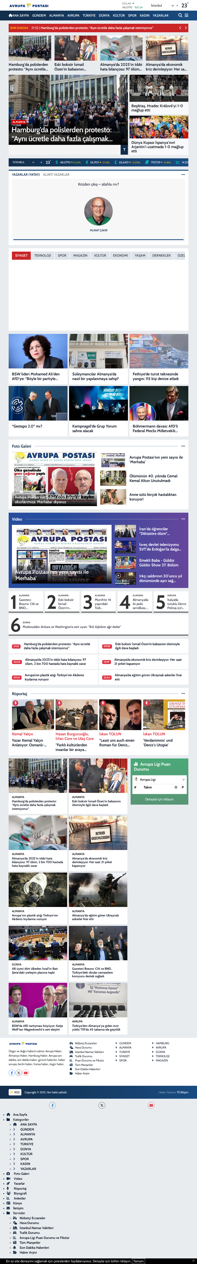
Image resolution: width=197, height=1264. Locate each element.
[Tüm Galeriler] (183, 446)
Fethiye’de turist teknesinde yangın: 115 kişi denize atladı (156, 376)
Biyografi (20, 1193)
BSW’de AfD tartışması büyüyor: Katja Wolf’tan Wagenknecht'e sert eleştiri (37, 1027)
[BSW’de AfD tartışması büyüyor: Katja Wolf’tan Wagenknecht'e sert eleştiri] (38, 1000)
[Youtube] (26, 1073)
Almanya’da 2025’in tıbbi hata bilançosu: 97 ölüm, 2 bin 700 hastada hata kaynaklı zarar (55, 662)
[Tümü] (183, 694)
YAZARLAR (161, 15)
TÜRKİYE (89, 15)
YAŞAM (140, 255)
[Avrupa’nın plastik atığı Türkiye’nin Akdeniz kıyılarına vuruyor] (38, 890)
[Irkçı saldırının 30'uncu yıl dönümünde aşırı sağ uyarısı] (125, 578)
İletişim (18, 1208)
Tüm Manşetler (84, 1065)
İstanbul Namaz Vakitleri (89, 1052)
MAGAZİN (80, 255)
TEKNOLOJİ (42, 255)
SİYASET (21, 255)
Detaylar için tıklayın (159, 799)
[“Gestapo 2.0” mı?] (38, 403)
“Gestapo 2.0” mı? (27, 426)
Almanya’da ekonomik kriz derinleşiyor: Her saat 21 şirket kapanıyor (92, 862)
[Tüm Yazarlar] (183, 174)
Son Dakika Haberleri (87, 1069)
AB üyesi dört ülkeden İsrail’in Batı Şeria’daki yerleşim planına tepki (35, 970)
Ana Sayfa (20, 1114)
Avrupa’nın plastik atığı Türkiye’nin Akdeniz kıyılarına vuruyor (35, 917)
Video (17, 1179)
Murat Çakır (98, 230)
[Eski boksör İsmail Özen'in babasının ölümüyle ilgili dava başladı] (98, 775)
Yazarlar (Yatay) (26, 174)
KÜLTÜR (119, 15)
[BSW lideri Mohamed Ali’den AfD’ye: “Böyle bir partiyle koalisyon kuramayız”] (38, 351)
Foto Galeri (21, 1174)
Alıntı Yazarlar (56, 174)
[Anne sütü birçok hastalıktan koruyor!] (113, 496)
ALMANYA (56, 15)
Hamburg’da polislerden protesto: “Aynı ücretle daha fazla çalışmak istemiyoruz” (57, 646)
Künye (17, 1203)
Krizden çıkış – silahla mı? (98, 184)
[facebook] (52, 1105)
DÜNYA (104, 15)
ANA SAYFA (20, 15)
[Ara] (180, 15)
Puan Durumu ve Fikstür (89, 1060)
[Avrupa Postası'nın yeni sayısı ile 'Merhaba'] (113, 459)
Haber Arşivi (82, 1073)
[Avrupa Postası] (29, 5)
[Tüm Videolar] (183, 519)
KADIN (144, 15)
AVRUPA (73, 15)
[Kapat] (194, 1260)
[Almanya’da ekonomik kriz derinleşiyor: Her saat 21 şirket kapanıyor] (98, 832)
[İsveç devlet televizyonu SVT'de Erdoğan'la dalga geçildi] (125, 546)
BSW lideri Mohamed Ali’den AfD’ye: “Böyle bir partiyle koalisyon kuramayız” (36, 376)
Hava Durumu (83, 1047)
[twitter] (101, 1105)
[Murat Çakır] (98, 211)
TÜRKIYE (124, 1052)
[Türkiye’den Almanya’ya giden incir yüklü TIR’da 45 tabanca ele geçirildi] (98, 1000)
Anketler (19, 1198)
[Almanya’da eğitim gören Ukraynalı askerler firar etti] (98, 890)
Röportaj (19, 1188)
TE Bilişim (182, 1092)
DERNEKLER (161, 255)
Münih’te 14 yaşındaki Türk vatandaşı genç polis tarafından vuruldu (103, 604)
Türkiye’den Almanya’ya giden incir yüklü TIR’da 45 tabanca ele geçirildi (96, 1027)
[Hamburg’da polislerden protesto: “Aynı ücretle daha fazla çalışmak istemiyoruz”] (38, 775)
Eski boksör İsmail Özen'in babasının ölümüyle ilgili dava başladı (68, 604)
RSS (17, 1092)
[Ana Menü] (186, 15)
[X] (19, 1073)
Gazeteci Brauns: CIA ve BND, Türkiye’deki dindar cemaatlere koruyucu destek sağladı (29, 604)
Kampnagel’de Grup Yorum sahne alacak (94, 428)
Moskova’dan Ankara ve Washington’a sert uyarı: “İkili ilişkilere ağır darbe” (72, 627)
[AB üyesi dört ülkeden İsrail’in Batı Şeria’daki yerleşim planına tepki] (38, 943)
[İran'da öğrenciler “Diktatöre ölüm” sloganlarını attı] (125, 531)
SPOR (132, 15)
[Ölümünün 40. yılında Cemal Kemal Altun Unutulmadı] (113, 478)
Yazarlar (19, 1183)
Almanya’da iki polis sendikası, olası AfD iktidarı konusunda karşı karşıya (141, 604)
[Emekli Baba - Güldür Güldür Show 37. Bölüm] (125, 562)
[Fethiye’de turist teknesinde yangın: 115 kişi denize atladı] (158, 351)
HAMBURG (162, 1043)
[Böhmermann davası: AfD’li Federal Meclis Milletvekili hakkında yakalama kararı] (158, 403)
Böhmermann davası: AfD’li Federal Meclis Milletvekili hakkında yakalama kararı (155, 428)
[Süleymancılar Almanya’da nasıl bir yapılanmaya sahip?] (98, 351)
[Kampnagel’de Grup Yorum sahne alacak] (98, 403)
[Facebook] (12, 1073)
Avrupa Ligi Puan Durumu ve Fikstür (44, 1238)
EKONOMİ (120, 255)
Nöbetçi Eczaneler (86, 1043)
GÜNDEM (39, 15)
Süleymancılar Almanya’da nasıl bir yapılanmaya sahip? (95, 376)
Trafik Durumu (83, 1056)
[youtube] (151, 1105)
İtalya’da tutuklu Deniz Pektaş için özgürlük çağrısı (176, 604)
